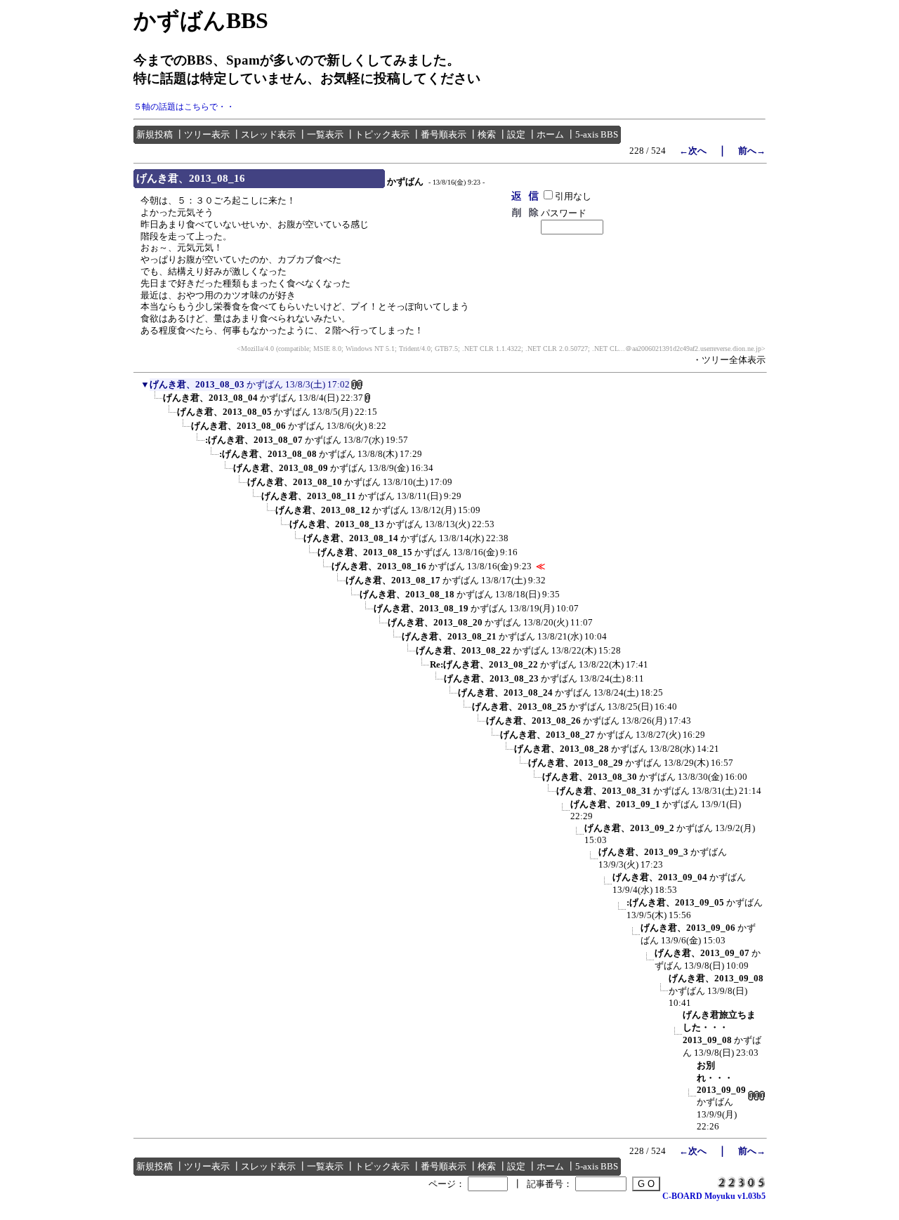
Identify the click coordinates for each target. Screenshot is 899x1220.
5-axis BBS (596, 134)
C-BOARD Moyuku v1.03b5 (714, 1196)
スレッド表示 (268, 134)
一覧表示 (325, 134)
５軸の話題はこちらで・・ (184, 107)
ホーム (550, 134)
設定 (516, 134)
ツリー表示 (207, 134)
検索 (487, 134)
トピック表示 (382, 134)
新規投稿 (154, 134)
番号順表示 (443, 134)
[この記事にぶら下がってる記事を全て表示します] (156, 402)
